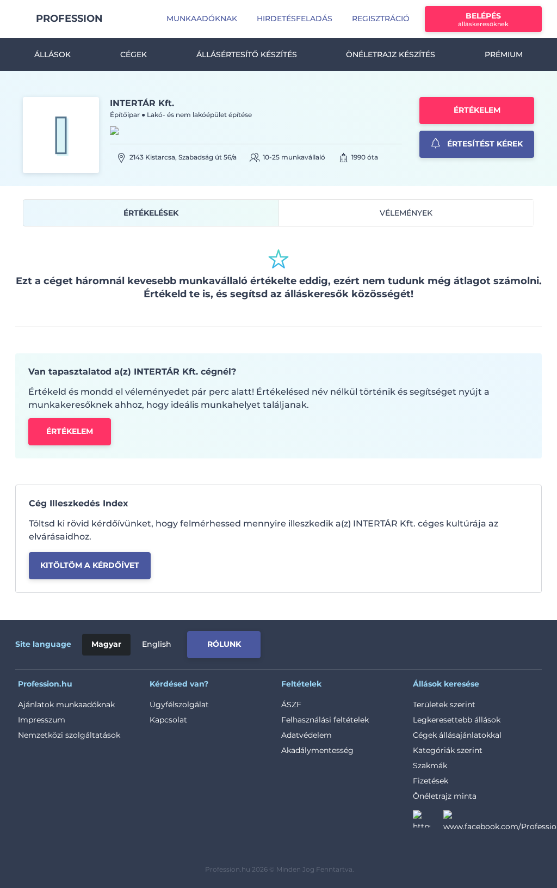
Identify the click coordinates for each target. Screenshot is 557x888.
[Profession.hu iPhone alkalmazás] (401, 642)
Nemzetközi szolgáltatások (69, 735)
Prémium (504, 54)
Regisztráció (381, 18)
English (156, 644)
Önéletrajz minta (444, 796)
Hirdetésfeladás (294, 18)
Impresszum (41, 720)
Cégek (133, 54)
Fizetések (430, 781)
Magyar (106, 644)
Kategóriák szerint (447, 750)
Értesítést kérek (484, 144)
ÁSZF (291, 704)
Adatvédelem (306, 735)
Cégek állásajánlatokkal (457, 735)
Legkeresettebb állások (456, 720)
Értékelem (477, 110)
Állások (52, 54)
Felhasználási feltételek (325, 720)
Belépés (483, 19)
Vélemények (406, 213)
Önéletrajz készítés (390, 54)
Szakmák (430, 765)
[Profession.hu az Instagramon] (428, 822)
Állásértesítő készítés (246, 54)
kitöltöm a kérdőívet (89, 565)
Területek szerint (444, 704)
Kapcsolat (168, 720)
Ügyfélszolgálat (179, 704)
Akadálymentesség (317, 750)
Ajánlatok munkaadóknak (66, 704)
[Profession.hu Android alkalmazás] (492, 642)
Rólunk (224, 644)
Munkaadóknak (201, 18)
